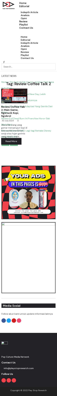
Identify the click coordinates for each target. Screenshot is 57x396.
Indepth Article (29, 12)
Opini (24, 49)
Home (22, 3)
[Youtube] (3, 380)
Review (23, 21)
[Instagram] (9, 380)
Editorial (24, 6)
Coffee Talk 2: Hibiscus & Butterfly (7, 93)
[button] (37, 30)
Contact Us (26, 27)
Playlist (23, 24)
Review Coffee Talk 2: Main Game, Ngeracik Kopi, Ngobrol (13, 111)
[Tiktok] (14, 380)
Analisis (25, 15)
